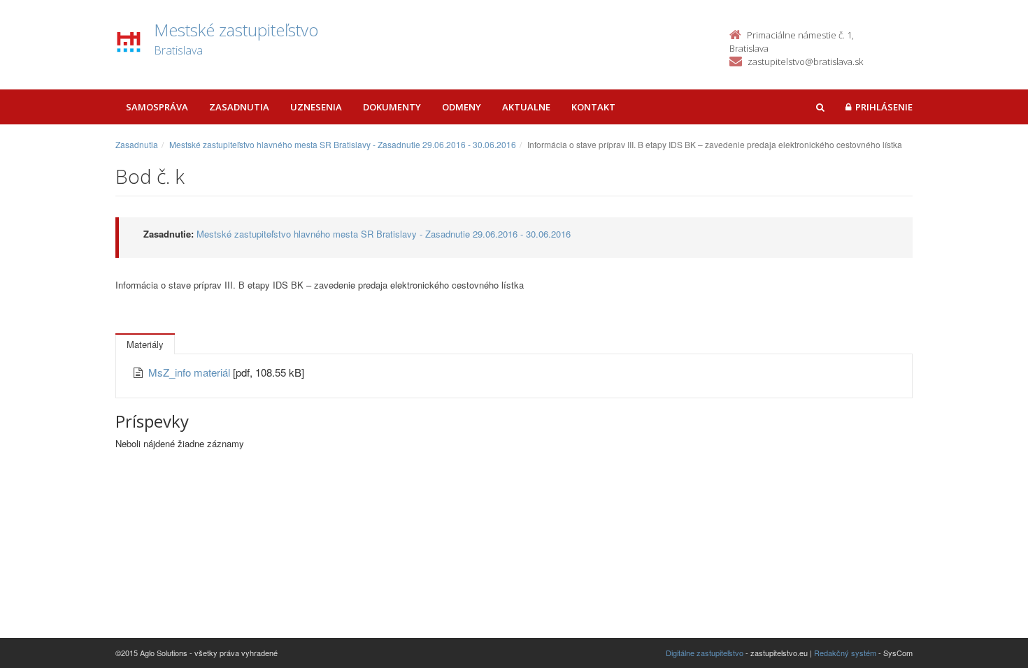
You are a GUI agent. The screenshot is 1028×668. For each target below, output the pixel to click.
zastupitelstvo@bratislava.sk (805, 61)
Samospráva (157, 107)
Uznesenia (316, 107)
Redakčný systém (845, 652)
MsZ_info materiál (190, 372)
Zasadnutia (239, 107)
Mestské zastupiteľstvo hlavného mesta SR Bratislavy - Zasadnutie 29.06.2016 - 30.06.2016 (342, 144)
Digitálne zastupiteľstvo (704, 652)
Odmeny (461, 107)
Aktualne (526, 107)
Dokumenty (392, 107)
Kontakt (593, 107)
